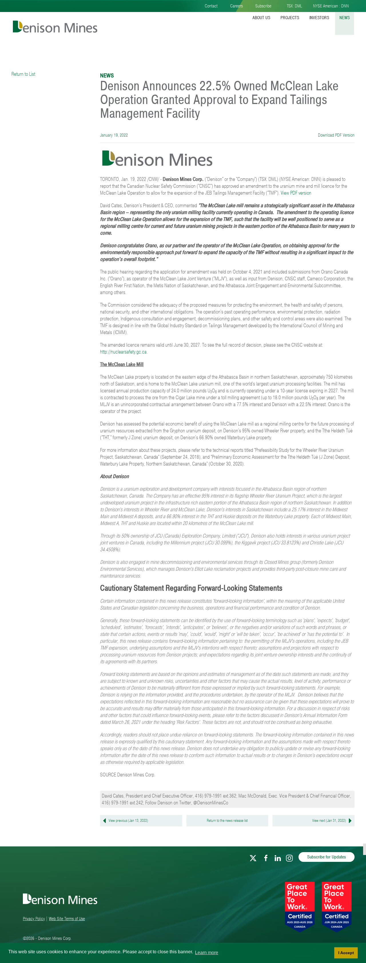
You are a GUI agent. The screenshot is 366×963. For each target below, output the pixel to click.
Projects (290, 18)
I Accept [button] (346, 952)
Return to (227, 820)
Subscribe (263, 6)
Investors (319, 18)
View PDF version (296, 192)
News (344, 18)
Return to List (23, 74)
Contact (211, 6)
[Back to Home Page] (54, 22)
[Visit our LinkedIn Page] (277, 857)
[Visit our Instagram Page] (289, 857)
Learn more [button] (206, 952)
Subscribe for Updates (326, 857)
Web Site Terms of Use (67, 919)
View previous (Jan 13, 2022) (128, 820)
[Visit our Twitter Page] (253, 857)
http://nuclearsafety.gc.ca (123, 351)
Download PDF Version (336, 135)
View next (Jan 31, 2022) (329, 820)
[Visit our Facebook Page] (266, 857)
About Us (261, 18)
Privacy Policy (34, 919)
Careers (236, 6)
